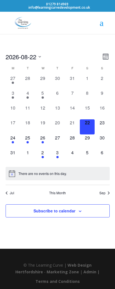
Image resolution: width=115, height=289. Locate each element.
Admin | (91, 271)
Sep (102, 193)
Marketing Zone (63, 271)
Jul (12, 193)
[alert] (58, 173)
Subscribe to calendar (54, 211)
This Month (57, 193)
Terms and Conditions (57, 281)
